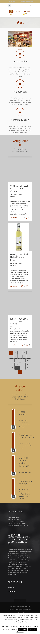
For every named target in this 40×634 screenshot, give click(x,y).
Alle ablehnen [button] (32, 629)
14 (12, 364)
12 (22, 360)
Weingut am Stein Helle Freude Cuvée (19, 257)
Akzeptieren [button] (22, 629)
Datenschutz (11, 591)
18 (12, 368)
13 (28, 360)
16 (22, 364)
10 (12, 360)
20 (22, 368)
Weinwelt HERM (17, 194)
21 (28, 368)
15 (17, 364)
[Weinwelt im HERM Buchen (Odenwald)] (20, 12)
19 (17, 368)
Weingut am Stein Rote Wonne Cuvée (19, 188)
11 (17, 360)
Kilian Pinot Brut (19, 318)
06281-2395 (12, 1)
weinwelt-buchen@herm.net (26, 1)
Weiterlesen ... (14, 217)
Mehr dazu (20, 632)
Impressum (11, 587)
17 (28, 364)
